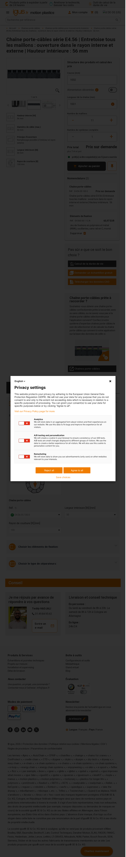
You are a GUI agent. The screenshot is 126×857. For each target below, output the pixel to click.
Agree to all (77, 470)
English (19, 381)
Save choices (63, 477)
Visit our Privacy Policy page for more (34, 411)
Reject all (49, 470)
